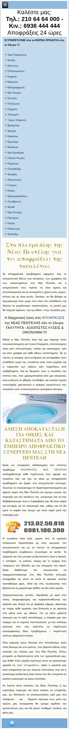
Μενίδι (11, 207)
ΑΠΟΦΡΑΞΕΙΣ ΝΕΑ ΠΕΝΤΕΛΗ (44, 469)
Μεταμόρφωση (16, 87)
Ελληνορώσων (16, 70)
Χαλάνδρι (13, 234)
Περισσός (13, 163)
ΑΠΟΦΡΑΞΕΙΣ (53, 318)
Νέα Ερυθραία (16, 152)
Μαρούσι (13, 81)
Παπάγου (13, 217)
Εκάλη (11, 190)
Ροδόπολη (14, 228)
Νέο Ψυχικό (14, 92)
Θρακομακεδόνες (17, 196)
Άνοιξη (11, 60)
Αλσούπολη (14, 179)
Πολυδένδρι (14, 168)
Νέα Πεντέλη (15, 212)
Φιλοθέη (12, 174)
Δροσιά (12, 130)
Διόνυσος (13, 65)
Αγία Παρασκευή (17, 54)
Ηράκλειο (13, 136)
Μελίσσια (13, 147)
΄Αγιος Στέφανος (17, 120)
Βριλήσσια (13, 125)
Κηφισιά (12, 76)
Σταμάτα (12, 109)
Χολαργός (13, 114)
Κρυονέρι (13, 141)
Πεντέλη (12, 98)
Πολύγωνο (14, 103)
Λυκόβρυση (14, 201)
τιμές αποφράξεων (28, 665)
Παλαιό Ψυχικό (16, 157)
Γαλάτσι (12, 185)
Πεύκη (11, 223)
